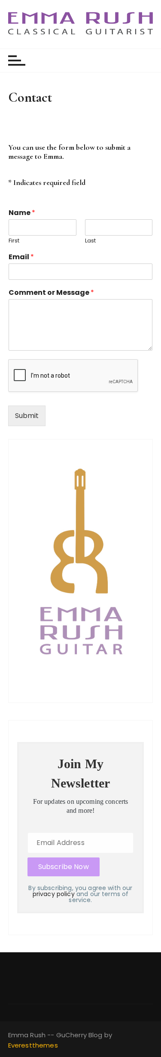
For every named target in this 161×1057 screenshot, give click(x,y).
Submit (27, 416)
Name (22, 213)
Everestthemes (33, 1045)
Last (90, 241)
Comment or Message (51, 292)
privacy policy (54, 894)
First (14, 241)
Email (21, 257)
